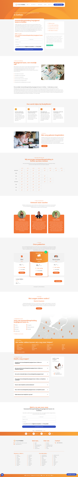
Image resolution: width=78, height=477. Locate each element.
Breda (29, 457)
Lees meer (39, 308)
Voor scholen (33, 4)
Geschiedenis (19, 347)
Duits (18, 346)
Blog (47, 447)
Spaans (33, 349)
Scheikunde (19, 349)
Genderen (17, 327)
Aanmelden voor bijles (71, 474)
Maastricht (30, 463)
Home (33, 430)
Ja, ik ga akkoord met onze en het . (28, 46)
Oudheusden (17, 331)
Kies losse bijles (58, 281)
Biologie (63, 344)
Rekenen (63, 348)
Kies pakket (22, 272)
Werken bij (48, 1)
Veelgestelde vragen (49, 446)
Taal (62, 349)
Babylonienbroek (31, 327)
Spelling (48, 349)
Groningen (18, 459)
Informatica (49, 347)
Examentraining (37, 446)
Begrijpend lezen (50, 344)
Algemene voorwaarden (29, 46)
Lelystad (18, 463)
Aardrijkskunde (20, 344)
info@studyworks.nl (18, 444)
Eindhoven (30, 458)
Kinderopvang (40, 4)
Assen (17, 457)
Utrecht (29, 465)
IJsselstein (30, 460)
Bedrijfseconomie (35, 344)
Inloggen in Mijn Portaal (60, 1)
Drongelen (29, 325)
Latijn (63, 347)
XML (52, 475)
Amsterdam (18, 456)
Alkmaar (18, 455)
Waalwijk (29, 329)
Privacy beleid (38, 46)
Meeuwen (17, 329)
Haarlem (29, 459)
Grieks (33, 347)
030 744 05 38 (54, 1)
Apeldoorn (30, 456)
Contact (44, 1)
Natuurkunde (34, 348)
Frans (63, 346)
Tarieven (45, 4)
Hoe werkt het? (40, 1)
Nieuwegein (18, 464)
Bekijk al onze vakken (21, 352)
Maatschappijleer (20, 348)
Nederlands (49, 348)
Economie (34, 346)
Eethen (16, 325)
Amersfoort (30, 455)
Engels (48, 346)
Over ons (49, 4)
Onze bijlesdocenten (49, 445)
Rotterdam (30, 464)
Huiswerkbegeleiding (39, 430)
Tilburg (18, 465)
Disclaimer (43, 475)
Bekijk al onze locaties (19, 333)
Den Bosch (18, 458)
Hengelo (18, 460)
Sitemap (48, 475)
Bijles (27, 4)
